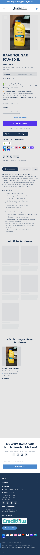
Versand (18, 67)
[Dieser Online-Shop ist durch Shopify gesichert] (7, 145)
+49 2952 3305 (9, 492)
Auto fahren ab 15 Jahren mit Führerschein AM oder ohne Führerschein (20, 2)
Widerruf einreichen (9, 528)
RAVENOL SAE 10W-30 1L (19, 160)
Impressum (5, 550)
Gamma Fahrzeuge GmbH (14, 542)
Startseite (6, 160)
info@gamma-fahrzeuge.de (13, 489)
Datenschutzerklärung (25, 545)
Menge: (5, 107)
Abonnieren (18, 466)
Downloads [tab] (25, 169)
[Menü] (4, 8)
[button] (5, 17)
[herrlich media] (3, 553)
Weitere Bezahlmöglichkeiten (20, 128)
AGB (28, 547)
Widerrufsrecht (20, 547)
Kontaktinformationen (8, 547)
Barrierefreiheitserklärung (9, 545)
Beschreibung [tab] (11, 169)
